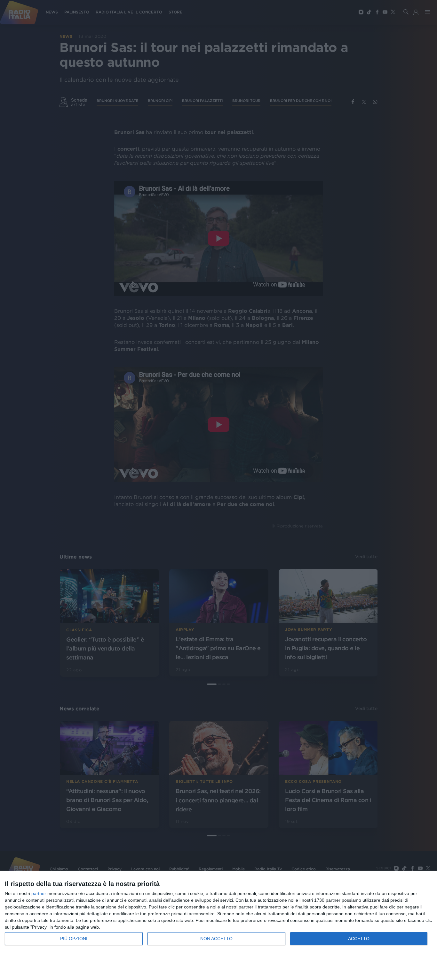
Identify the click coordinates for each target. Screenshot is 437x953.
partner (38, 893)
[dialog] (218, 912)
